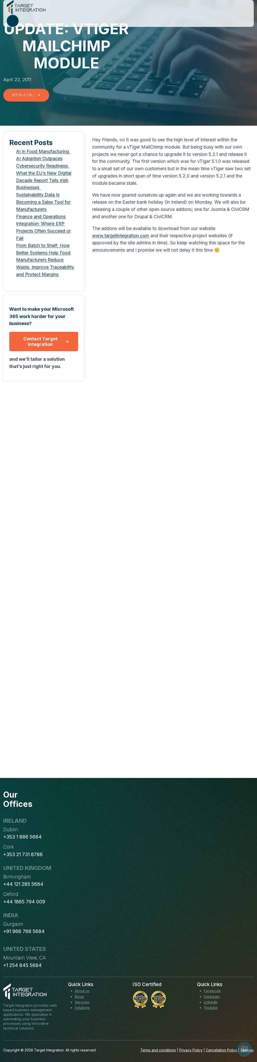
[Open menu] (13, 21)
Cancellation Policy (221, 1050)
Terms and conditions (158, 1050)
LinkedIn (211, 1002)
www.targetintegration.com (120, 235)
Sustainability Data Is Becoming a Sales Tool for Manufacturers (43, 202)
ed (122, 139)
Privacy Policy (191, 1050)
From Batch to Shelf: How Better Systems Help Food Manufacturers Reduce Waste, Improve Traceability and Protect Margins (45, 260)
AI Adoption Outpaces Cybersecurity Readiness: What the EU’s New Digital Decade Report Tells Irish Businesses (43, 173)
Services (82, 1002)
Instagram (212, 996)
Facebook (212, 991)
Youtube (211, 1007)
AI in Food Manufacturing (43, 151)
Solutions (82, 1007)
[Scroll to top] (244, 1039)
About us (82, 991)
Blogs (79, 996)
